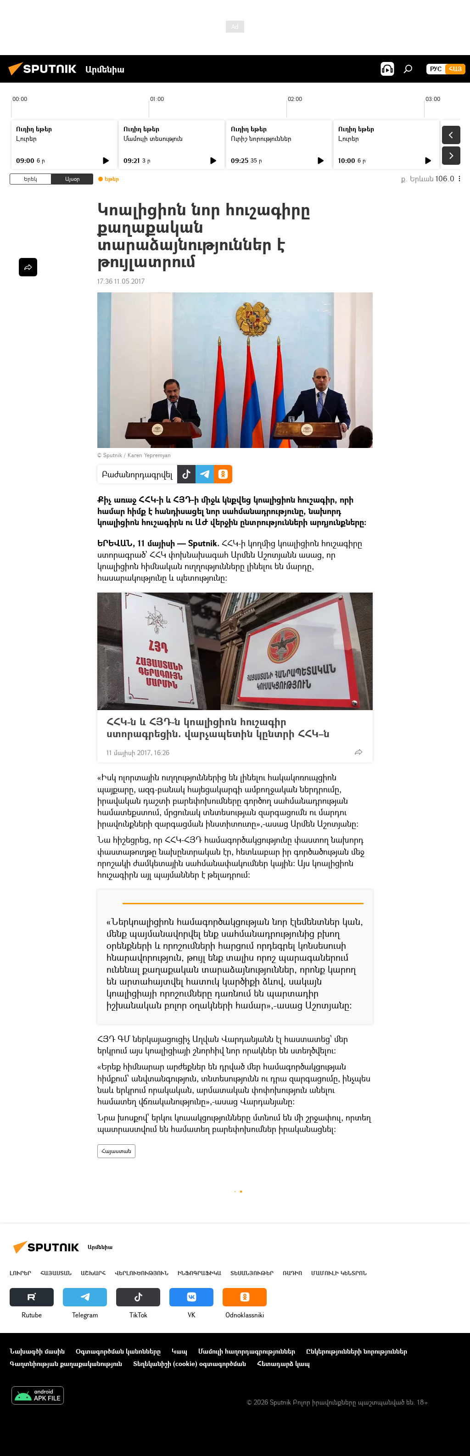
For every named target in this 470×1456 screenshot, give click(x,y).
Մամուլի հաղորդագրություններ (246, 1351)
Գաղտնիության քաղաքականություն (66, 1363)
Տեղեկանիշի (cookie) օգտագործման (189, 1363)
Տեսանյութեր (252, 1273)
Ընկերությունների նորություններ (356, 1351)
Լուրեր (26, 138)
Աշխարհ (93, 1273)
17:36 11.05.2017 (121, 281)
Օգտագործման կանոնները (118, 1351)
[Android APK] (37, 1396)
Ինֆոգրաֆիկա (199, 1273)
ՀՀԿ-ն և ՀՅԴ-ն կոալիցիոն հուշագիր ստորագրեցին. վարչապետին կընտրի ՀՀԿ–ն (218, 727)
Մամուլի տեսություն (153, 138)
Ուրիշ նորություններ (261, 138)
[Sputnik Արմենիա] (45, 76)
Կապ (179, 1351)
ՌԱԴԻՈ (292, 1273)
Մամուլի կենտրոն (339, 1273)
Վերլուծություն (141, 1273)
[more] (358, 752)
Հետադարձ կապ (283, 1363)
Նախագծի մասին (37, 1351)
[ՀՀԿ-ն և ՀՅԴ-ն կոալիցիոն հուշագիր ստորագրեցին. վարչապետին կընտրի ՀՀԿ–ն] (235, 651)
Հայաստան (116, 1151)
